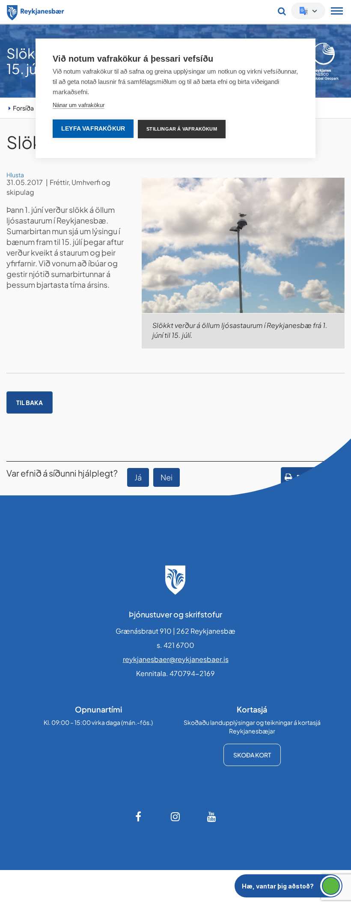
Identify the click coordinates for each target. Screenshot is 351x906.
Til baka (29, 402)
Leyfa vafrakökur (93, 128)
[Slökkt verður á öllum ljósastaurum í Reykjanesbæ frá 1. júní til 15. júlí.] (243, 245)
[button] (288, 885)
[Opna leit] (282, 11)
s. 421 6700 (175, 645)
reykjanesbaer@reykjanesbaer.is (176, 659)
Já (138, 477)
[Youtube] (212, 816)
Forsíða (23, 108)
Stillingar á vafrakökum (181, 128)
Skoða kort (252, 755)
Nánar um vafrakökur (78, 105)
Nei (167, 477)
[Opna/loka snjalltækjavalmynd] (337, 12)
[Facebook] (139, 816)
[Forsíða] (35, 11)
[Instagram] (175, 816)
